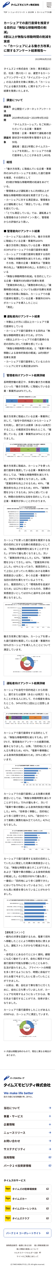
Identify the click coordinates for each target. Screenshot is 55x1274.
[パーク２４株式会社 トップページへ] (14, 1079)
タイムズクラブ (20, 1218)
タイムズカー (19, 1199)
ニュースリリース (17, 12)
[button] (27, 1116)
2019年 (31, 12)
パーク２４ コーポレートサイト (23, 1233)
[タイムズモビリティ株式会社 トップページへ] (20, 6)
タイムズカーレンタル (24, 1208)
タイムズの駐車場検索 (24, 1189)
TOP (5, 12)
